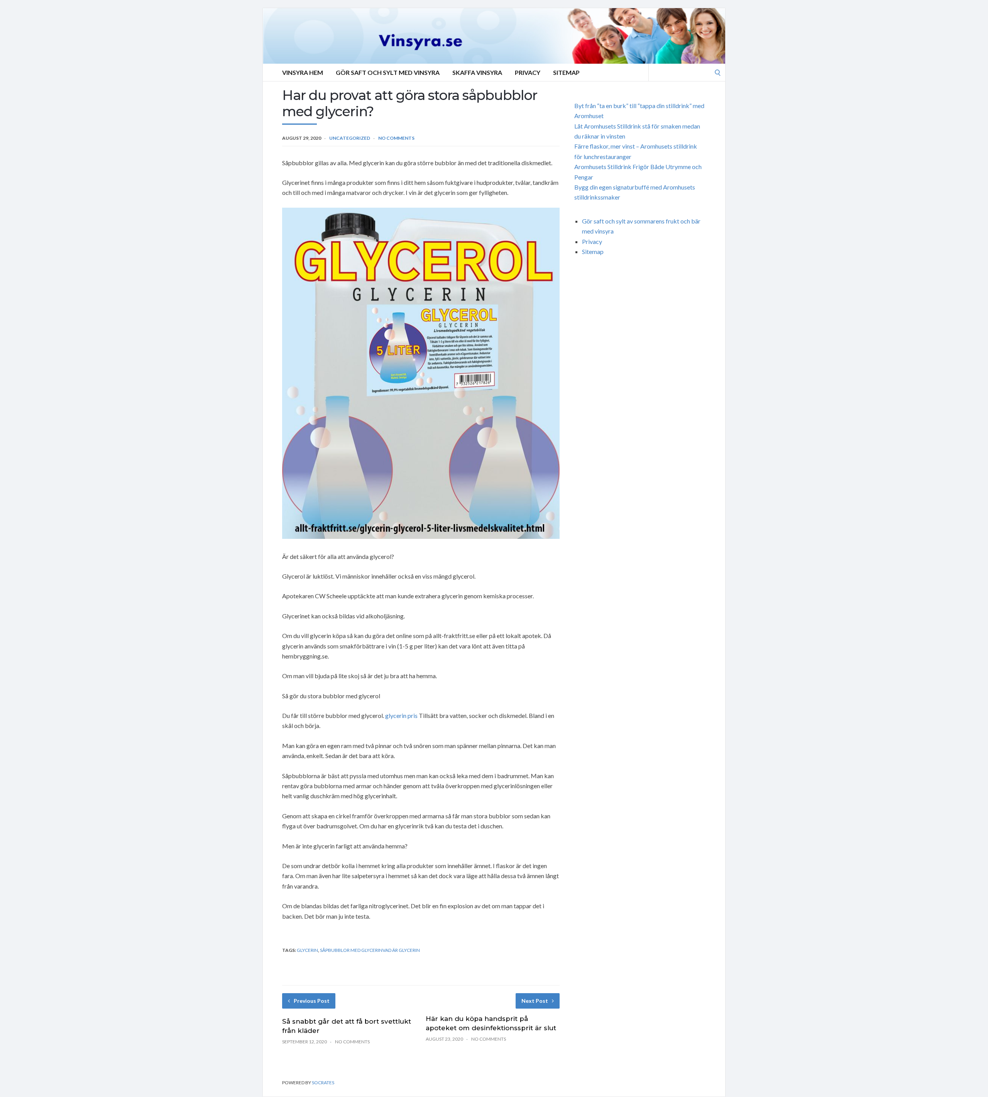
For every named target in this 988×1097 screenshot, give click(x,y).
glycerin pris (401, 715)
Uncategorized (349, 138)
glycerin (307, 950)
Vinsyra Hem (302, 72)
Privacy (527, 72)
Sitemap (566, 72)
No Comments (396, 138)
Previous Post (312, 1000)
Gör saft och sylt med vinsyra (388, 72)
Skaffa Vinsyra (477, 72)
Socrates (323, 1082)
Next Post (534, 1000)
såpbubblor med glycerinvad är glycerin (370, 950)
